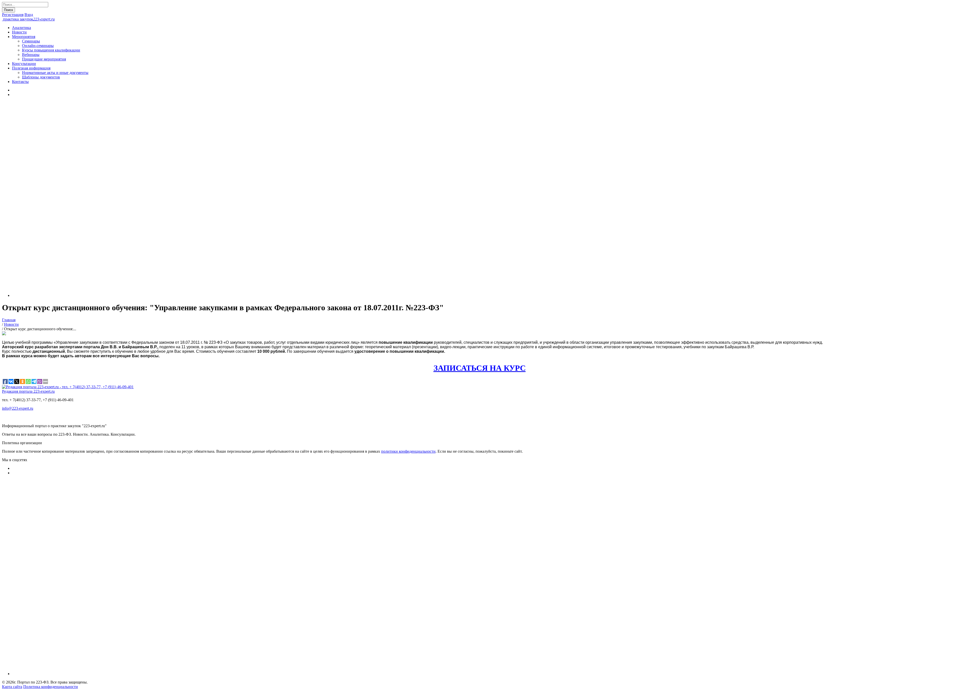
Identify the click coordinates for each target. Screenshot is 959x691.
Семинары (31, 41)
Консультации (24, 63)
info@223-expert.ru (17, 408)
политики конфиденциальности (408, 451)
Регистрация (12, 14)
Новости (19, 32)
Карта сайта (12, 687)
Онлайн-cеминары (38, 45)
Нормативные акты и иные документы (55, 72)
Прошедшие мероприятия (44, 59)
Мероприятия (23, 36)
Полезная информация (31, 68)
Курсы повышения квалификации (51, 50)
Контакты (20, 81)
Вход (28, 14)
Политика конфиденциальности (50, 687)
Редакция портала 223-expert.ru (28, 391)
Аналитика (21, 27)
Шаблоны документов (41, 77)
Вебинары (30, 54)
